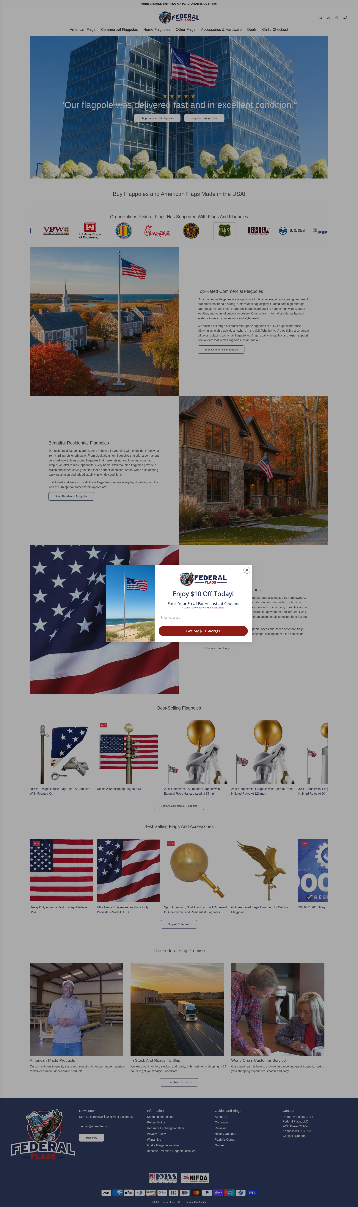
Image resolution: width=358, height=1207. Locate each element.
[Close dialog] (247, 570)
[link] (203, 579)
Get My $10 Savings (203, 630)
